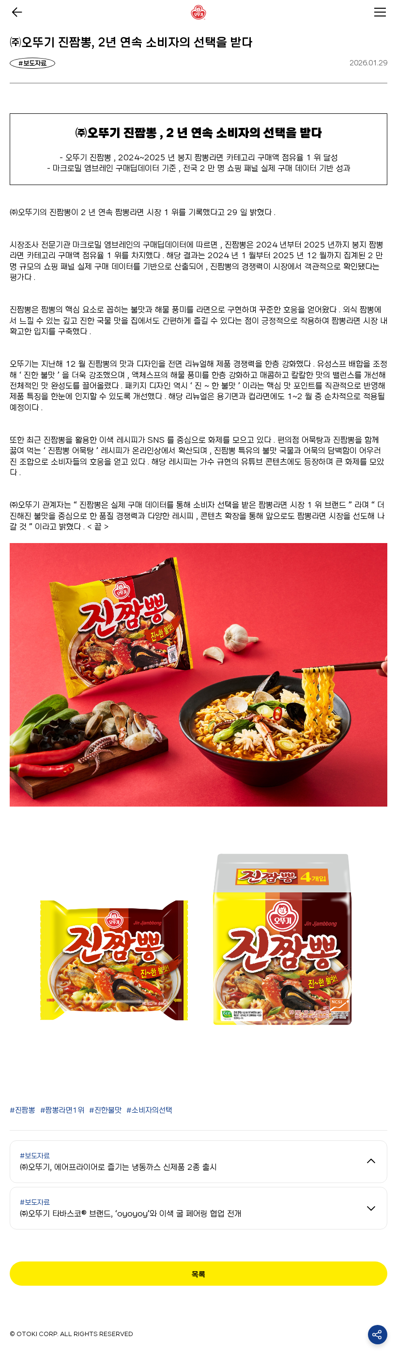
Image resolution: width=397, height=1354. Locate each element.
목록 (198, 1274)
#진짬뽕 (22, 1110)
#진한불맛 (105, 1110)
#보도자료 (32, 63)
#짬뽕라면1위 (62, 1110)
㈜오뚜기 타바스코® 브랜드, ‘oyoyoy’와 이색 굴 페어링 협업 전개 (131, 1208)
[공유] (377, 1334)
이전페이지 (17, 12)
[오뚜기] (198, 12)
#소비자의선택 (149, 1110)
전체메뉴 (380, 12)
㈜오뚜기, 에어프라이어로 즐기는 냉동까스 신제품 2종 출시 (118, 1161)
